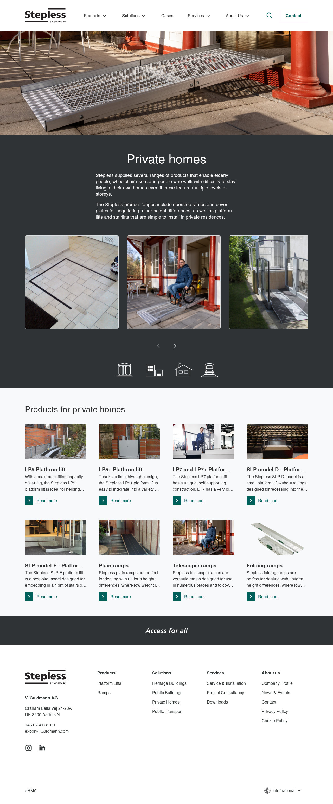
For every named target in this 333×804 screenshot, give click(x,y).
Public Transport (167, 711)
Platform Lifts (109, 683)
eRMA (31, 790)
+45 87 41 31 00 (40, 725)
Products (92, 15)
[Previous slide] (158, 345)
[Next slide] (175, 345)
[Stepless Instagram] (28, 748)
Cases (167, 15)
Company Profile (277, 683)
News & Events (276, 692)
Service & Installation (226, 683)
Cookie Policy (274, 721)
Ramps (104, 692)
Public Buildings (167, 692)
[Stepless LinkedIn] (42, 748)
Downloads (217, 702)
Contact (293, 15)
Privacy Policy (275, 711)
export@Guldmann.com (47, 731)
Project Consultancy (225, 692)
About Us (234, 15)
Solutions (130, 15)
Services (196, 15)
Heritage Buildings (169, 683)
